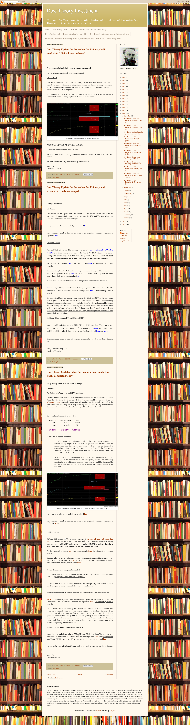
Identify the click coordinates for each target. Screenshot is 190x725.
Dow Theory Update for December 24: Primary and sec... (133, 127)
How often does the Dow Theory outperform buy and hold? (65, 34)
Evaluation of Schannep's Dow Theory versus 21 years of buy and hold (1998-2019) (74, 38)
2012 (124, 224)
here (56, 523)
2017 (124, 104)
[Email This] (84, 174)
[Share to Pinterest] (92, 174)
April (126, 209)
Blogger (112, 711)
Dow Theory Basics (114, 38)
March (126, 212)
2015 (124, 110)
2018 (124, 101)
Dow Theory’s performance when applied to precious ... (109, 34)
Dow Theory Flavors (60, 29)
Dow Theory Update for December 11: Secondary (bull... (132, 152)
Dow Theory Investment (72, 10)
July (125, 200)
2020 (124, 95)
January (126, 218)
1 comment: (75, 359)
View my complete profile (125, 240)
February (127, 215)
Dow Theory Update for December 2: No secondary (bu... (133, 182)
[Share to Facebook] (90, 174)
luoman (98, 711)
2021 (124, 92)
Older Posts (109, 674)
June (125, 203)
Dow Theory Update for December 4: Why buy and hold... (133, 169)
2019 (124, 98)
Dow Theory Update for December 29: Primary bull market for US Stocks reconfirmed (76, 51)
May (125, 206)
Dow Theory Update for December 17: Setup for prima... (132, 139)
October (126, 191)
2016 (124, 107)
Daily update (55, 177)
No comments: (76, 174)
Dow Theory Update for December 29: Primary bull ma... (133, 120)
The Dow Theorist (125, 234)
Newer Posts (51, 674)
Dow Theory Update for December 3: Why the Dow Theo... (133, 175)
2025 (124, 80)
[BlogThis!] (86, 174)
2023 (124, 86)
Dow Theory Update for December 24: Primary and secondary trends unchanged (76, 189)
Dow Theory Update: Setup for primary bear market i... (133, 133)
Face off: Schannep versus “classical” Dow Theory (88, 29)
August (126, 197)
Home (47, 29)
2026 (124, 77)
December (127, 116)
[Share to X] (88, 174)
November (127, 188)
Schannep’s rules (53, 402)
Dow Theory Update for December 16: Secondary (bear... (132, 145)
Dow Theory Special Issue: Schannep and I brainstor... (133, 158)
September (127, 194)
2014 (124, 113)
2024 (124, 83)
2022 (124, 89)
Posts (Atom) (59, 678)
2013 (124, 221)
